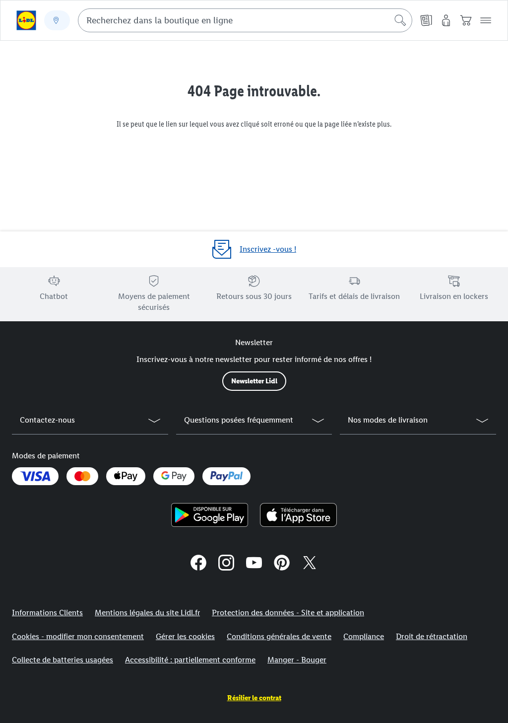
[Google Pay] (173, 476)
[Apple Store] (298, 515)
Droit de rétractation (431, 636)
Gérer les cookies (185, 636)
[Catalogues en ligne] (426, 20)
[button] (486, 20)
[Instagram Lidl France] (226, 564)
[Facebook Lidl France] (198, 564)
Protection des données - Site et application (288, 612)
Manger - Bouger (296, 659)
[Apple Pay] (125, 476)
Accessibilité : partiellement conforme (190, 659)
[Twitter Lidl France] (310, 564)
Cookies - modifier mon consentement (78, 636)
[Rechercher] (400, 20)
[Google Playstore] (209, 515)
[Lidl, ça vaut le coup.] (26, 20)
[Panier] (466, 20)
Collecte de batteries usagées (62, 659)
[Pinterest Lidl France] (282, 564)
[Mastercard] (82, 476)
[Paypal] (226, 476)
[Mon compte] (446, 20)
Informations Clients (47, 612)
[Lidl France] (254, 564)
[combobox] (245, 20)
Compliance (363, 636)
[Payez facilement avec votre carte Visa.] (35, 476)
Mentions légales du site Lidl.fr (147, 612)
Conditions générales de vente (279, 636)
